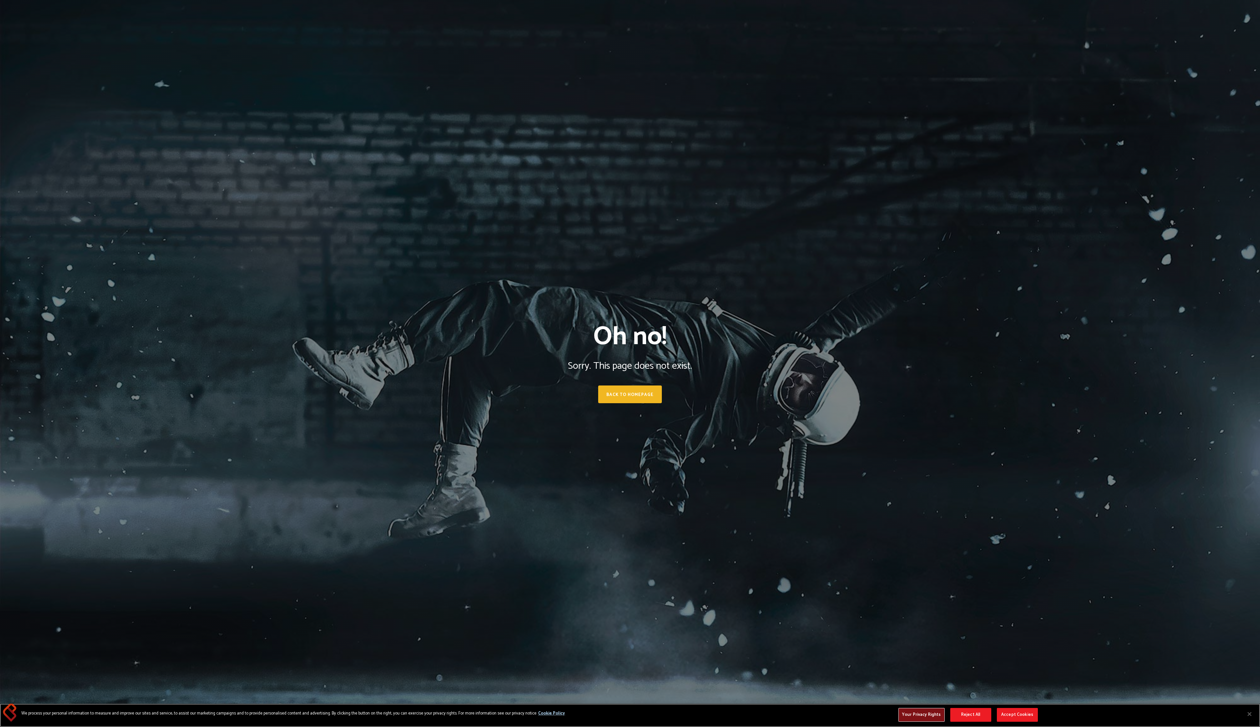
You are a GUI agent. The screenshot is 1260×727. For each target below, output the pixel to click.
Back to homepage (630, 394)
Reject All (970, 714)
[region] (630, 715)
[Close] (1249, 714)
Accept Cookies (1017, 714)
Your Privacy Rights (921, 714)
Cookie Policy (551, 713)
